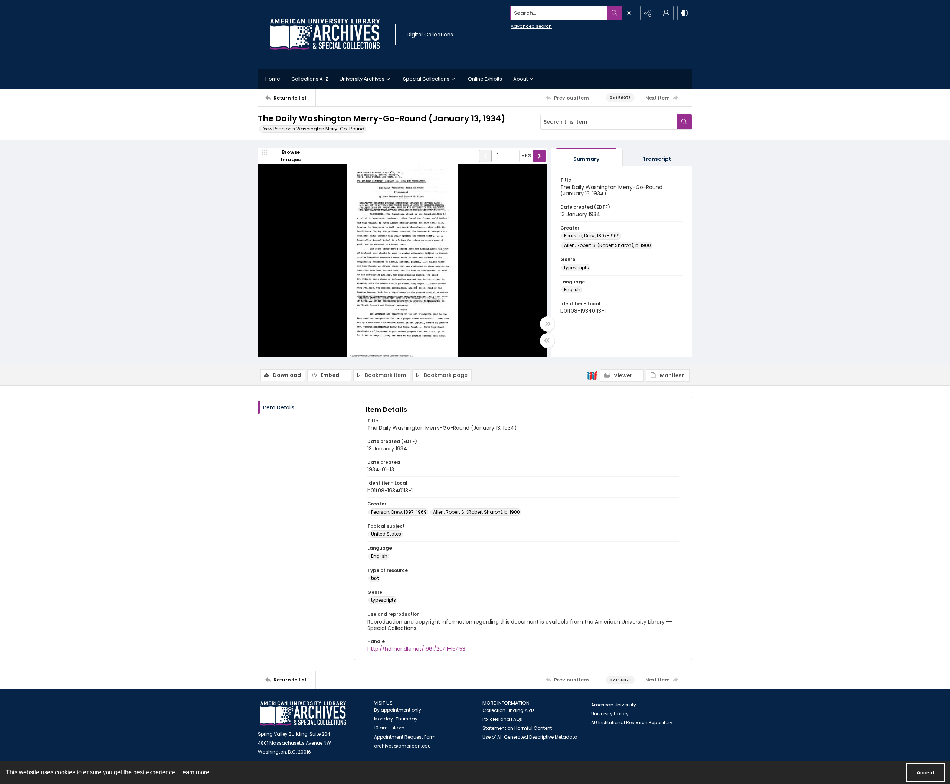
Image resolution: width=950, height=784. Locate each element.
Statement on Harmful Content (517, 728)
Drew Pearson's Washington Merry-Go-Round (313, 129)
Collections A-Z (309, 78)
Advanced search (531, 26)
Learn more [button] (194, 772)
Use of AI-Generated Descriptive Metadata (529, 737)
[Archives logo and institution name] (324, 34)
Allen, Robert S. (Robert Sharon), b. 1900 (607, 245)
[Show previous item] (485, 156)
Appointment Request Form (405, 737)
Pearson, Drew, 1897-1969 (592, 235)
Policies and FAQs (502, 719)
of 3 (526, 155)
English (572, 289)
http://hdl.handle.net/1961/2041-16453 (416, 649)
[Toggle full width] (547, 323)
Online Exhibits (485, 78)
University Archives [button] (362, 78)
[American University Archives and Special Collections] (303, 713)
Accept (925, 772)
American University (613, 705)
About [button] (520, 78)
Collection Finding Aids (508, 710)
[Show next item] (539, 156)
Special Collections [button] (426, 78)
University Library (610, 713)
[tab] (586, 157)
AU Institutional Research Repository (631, 722)
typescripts (576, 267)
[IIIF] (592, 375)
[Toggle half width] (547, 340)
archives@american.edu (402, 746)
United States (386, 534)
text (375, 578)
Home (272, 78)
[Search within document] (684, 121)
